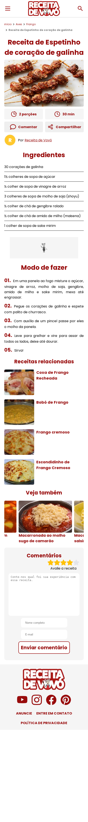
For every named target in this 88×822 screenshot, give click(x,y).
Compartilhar (68, 127)
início (8, 24)
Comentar (27, 127)
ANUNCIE (24, 713)
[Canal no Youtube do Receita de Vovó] (22, 703)
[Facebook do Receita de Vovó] (51, 703)
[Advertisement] (44, 247)
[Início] (44, 8)
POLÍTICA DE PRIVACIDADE (44, 723)
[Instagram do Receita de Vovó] (37, 703)
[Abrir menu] (7, 8)
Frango (31, 24)
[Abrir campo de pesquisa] (80, 8)
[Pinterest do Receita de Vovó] (66, 703)
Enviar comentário (44, 647)
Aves (19, 24)
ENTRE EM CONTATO (54, 713)
